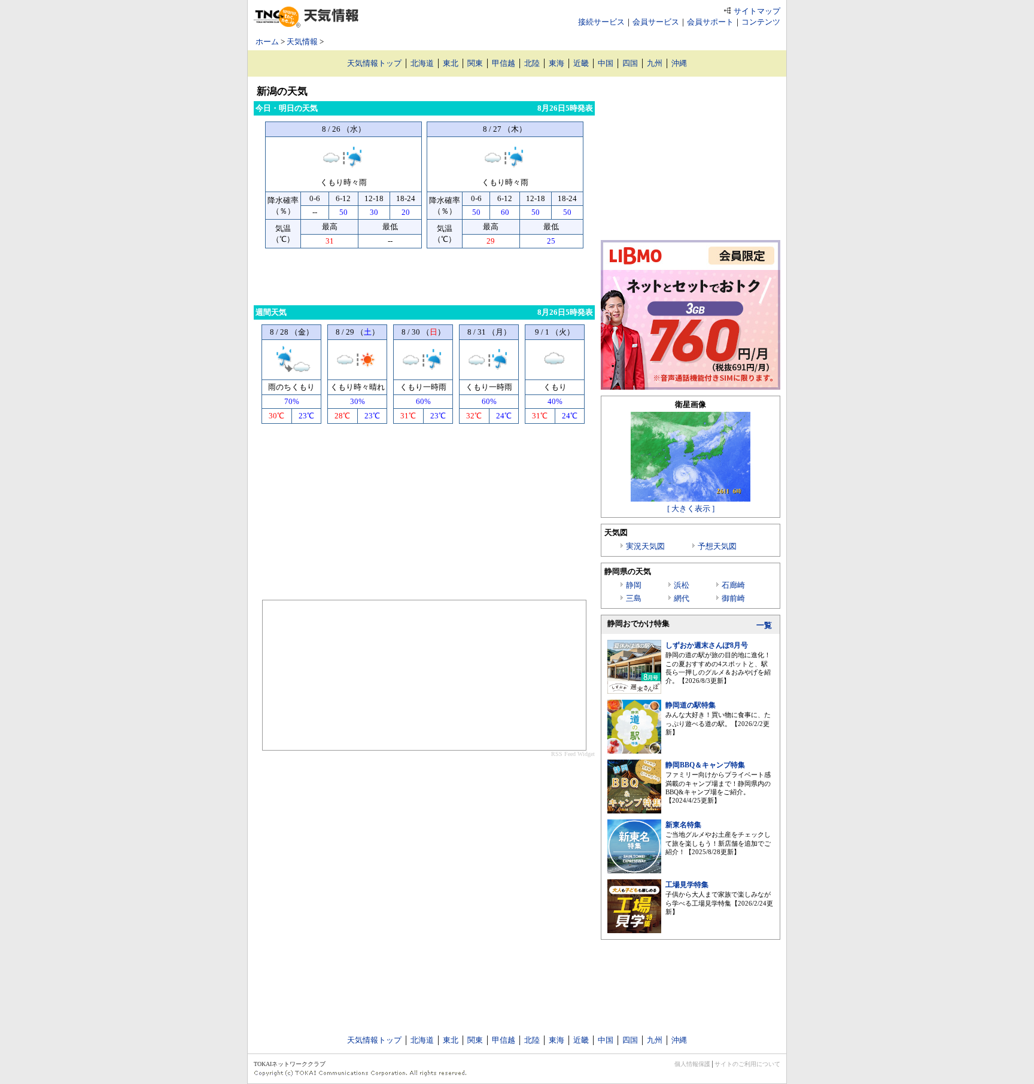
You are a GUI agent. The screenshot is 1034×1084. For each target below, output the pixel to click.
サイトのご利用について (747, 1064)
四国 (630, 63)
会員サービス (655, 21)
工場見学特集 (686, 884)
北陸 (532, 63)
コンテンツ (760, 21)
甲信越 (503, 63)
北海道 (422, 63)
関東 (475, 63)
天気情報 (302, 41)
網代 (681, 598)
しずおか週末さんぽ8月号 (706, 645)
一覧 (764, 625)
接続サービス (601, 21)
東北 (450, 63)
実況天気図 (645, 546)
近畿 (581, 63)
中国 (605, 63)
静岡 (633, 585)
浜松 (681, 585)
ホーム (267, 41)
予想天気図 (717, 546)
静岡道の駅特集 (690, 705)
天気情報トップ (374, 63)
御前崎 (733, 598)
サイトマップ (757, 11)
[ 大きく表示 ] (690, 508)
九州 (654, 63)
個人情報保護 (692, 1064)
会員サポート (710, 21)
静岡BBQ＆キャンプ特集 (705, 765)
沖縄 (679, 63)
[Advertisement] (424, 275)
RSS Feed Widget (573, 754)
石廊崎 (733, 585)
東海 (556, 63)
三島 (633, 598)
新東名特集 (683, 825)
